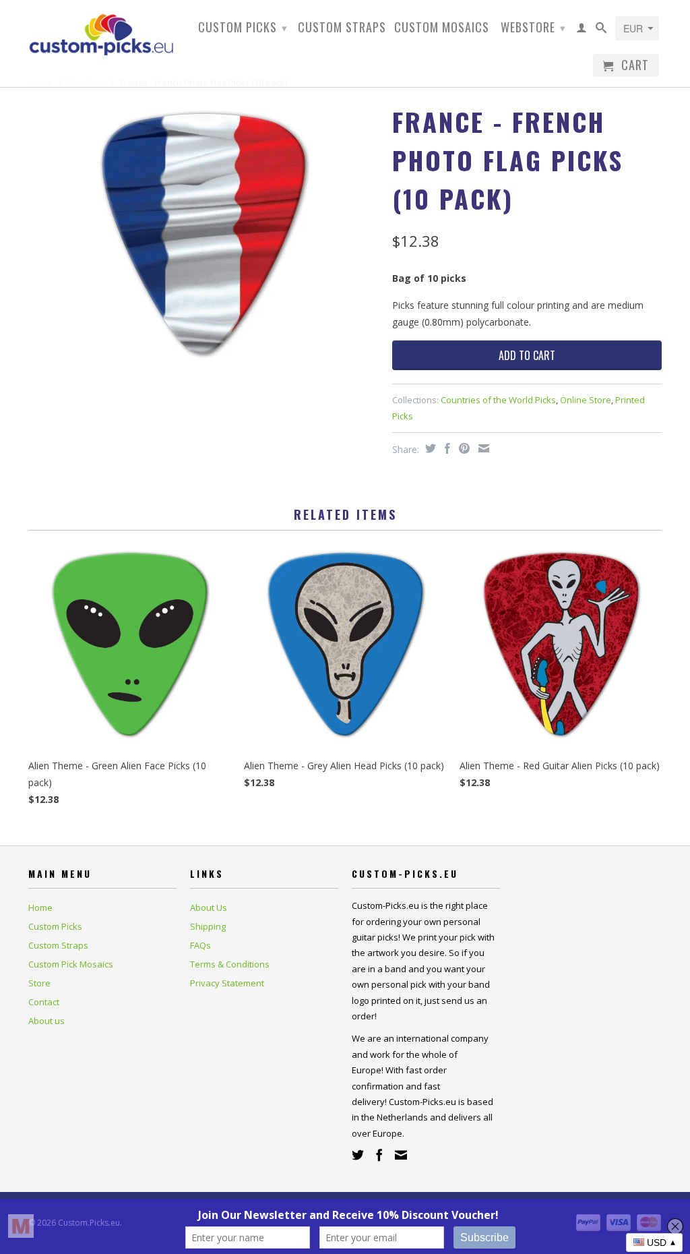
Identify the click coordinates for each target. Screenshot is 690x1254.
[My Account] (582, 30)
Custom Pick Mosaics (70, 964)
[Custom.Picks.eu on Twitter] (358, 1155)
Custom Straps (342, 28)
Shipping (208, 926)
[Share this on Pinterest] (463, 448)
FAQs (200, 945)
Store (39, 983)
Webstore (533, 27)
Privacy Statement (227, 983)
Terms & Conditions (230, 964)
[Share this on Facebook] (446, 448)
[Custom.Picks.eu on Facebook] (379, 1155)
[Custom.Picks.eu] (102, 32)
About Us (208, 907)
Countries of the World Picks (498, 400)
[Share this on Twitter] (429, 448)
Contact (43, 1002)
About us (46, 1021)
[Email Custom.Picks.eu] (401, 1155)
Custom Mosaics (441, 28)
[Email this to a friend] (482, 448)
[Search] (601, 30)
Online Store (585, 400)
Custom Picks (243, 27)
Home (40, 907)
